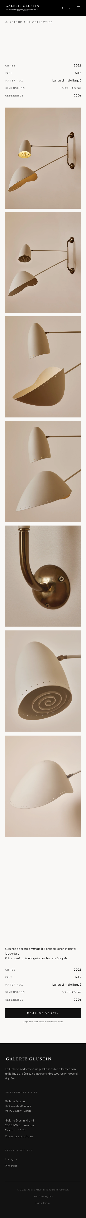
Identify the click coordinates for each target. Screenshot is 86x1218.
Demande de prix (43, 1013)
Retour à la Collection (31, 22)
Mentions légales (43, 1196)
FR (64, 7)
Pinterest (11, 1166)
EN (71, 7)
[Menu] (78, 7)
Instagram (12, 1159)
